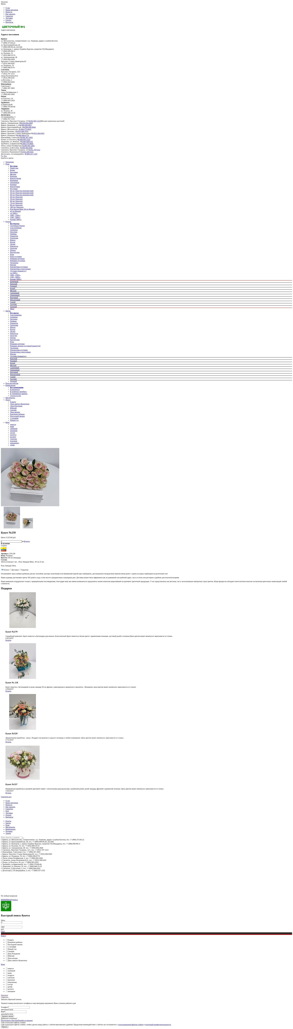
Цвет (3, 931)
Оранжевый (14, 295)
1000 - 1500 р (15, 215)
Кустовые (14, 189)
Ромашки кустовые (17, 261)
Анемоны (14, 230)
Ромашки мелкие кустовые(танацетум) (25, 346)
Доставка (9, 18)
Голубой (13, 304)
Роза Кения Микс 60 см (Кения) (22, 209)
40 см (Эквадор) (16, 197)
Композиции (10, 385)
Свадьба (13, 410)
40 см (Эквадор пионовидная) (21, 191)
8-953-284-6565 (38, 133)
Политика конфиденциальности (13, 876)
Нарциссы (14, 246)
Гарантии (9, 16)
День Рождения (16, 406)
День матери (15, 412)
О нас (7, 8)
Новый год (14, 420)
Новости (8, 12)
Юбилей (13, 408)
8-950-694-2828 (27, 123)
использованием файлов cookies (130, 1025)
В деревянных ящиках (18, 394)
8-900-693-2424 (24, 140)
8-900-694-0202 (27, 148)
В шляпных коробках (18, 392)
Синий (12, 302)
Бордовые (14, 172)
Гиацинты (14, 236)
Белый (12, 288)
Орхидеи (13, 248)
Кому (7, 422)
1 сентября (14, 418)
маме (12, 427)
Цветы (8, 311)
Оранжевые (14, 182)
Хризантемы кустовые (19, 267)
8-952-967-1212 (35, 121)
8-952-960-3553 (22, 131)
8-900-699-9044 (30, 127)
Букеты (8, 222)
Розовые (13, 185)
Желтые (13, 174)
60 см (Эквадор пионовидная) (21, 195)
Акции (8, 833)
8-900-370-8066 (27, 144)
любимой (13, 429)
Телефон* (4, 1007)
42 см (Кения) (15, 211)
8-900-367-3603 (27, 137)
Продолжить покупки (9, 1020)
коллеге (13, 437)
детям (12, 445)
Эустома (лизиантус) (18, 271)
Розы (7, 164)
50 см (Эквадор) (16, 199)
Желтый (13, 291)
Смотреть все (6, 797)
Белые (12, 170)
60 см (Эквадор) (16, 201)
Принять (5, 1027)
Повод (8, 400)
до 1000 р (13, 213)
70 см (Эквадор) (16, 203)
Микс (12, 309)
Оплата (8, 20)
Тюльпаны (9, 162)
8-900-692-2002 (29, 146)
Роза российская (11, 383)
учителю (13, 439)
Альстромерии (16, 228)
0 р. (5, 156)
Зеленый (13, 307)
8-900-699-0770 (23, 135)
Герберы (13, 234)
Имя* (3, 1012)
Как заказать (10, 14)
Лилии (12, 244)
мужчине (13, 441)
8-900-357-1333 (31, 154)
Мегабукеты (10, 398)
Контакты (9, 22)
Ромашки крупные (17, 259)
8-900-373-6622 (25, 129)
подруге (13, 435)
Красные (13, 176)
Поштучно (14, 168)
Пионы (13, 250)
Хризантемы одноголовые (20, 269)
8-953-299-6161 (28, 152)
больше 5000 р (15, 219)
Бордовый (14, 297)
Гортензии (14, 238)
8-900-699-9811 (26, 125)
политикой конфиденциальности (158, 1025)
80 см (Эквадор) (16, 205)
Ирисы (12, 240)
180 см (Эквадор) (16, 207)
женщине (13, 431)
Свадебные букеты (17, 226)
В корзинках (15, 389)
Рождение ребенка (17, 414)
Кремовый (14, 281)
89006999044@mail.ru (9, 900)
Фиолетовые (15, 187)
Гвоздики (13, 232)
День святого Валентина (19, 404)
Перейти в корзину (25, 1020)
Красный (13, 284)
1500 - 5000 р (15, 217)
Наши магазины (11, 10)
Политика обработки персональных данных (18, 884)
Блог (7, 811)
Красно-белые (15, 178)
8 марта (13, 402)
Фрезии (13, 265)
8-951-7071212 (34, 150)
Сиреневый (14, 293)
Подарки (8, 831)
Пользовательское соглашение (12, 880)
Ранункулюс (15, 252)
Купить (27, 541)
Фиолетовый (15, 300)
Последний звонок (17, 416)
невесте (13, 424)
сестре (12, 433)
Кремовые (14, 180)
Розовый (13, 286)
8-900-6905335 (27, 142)
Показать (4, 995)
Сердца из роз (15, 396)
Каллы (12, 242)
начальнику (14, 443)
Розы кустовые (16, 257)
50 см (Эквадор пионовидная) (21, 193)
